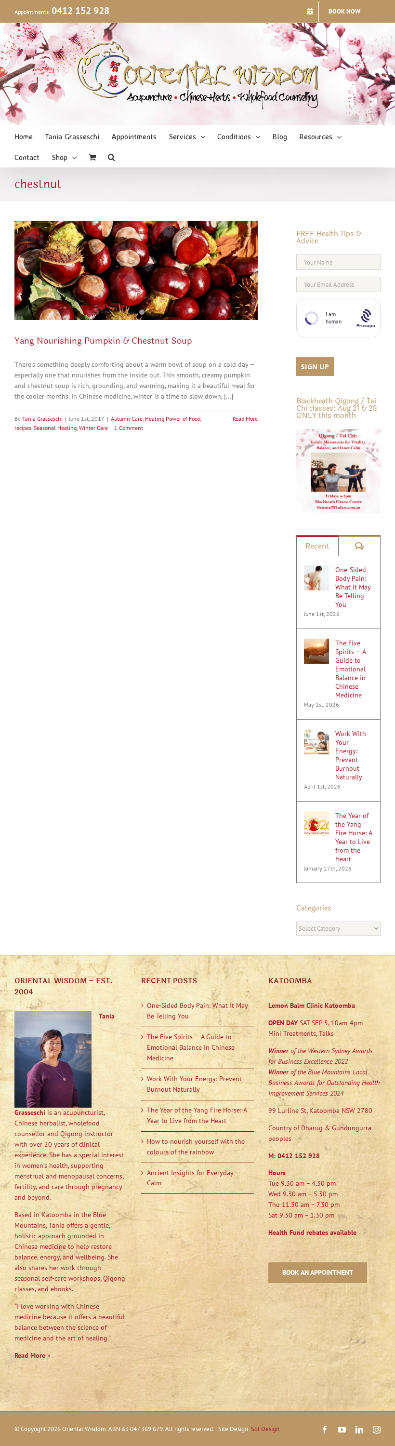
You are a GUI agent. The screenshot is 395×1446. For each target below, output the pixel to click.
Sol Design (265, 1429)
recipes (22, 427)
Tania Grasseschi (42, 418)
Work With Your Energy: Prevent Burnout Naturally (350, 755)
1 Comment (128, 427)
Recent (317, 546)
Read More (245, 418)
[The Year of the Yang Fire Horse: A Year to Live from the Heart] (316, 816)
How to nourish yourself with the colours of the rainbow (196, 1146)
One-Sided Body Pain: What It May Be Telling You (352, 587)
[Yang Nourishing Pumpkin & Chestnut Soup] (136, 270)
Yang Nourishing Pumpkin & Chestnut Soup (103, 341)
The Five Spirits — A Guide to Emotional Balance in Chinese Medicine (350, 669)
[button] (111, 156)
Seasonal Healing (55, 427)
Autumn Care (127, 418)
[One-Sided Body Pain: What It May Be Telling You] (316, 570)
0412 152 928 (80, 10)
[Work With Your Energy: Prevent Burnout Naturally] (316, 734)
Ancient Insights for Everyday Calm (190, 1178)
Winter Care (93, 427)
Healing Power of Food (172, 418)
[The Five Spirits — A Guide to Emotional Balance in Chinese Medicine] (316, 643)
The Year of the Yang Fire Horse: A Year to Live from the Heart (353, 837)
